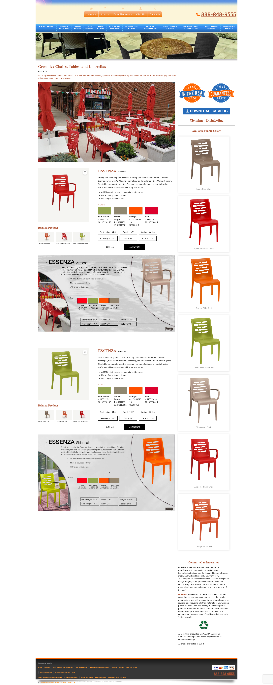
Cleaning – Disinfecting (207, 120)
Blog (73, 672)
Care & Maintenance (122, 14)
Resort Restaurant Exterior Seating (190, 28)
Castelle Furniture (89, 28)
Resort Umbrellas (87, 677)
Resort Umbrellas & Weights (170, 28)
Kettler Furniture (100, 28)
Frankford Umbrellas (71, 677)
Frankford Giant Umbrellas (150, 28)
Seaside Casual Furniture (131, 28)
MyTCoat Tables (131, 667)
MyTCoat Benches (46, 672)
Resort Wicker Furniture (229, 28)
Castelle (114, 667)
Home (40, 667)
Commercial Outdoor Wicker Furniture (53, 682)
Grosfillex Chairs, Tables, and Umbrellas (59, 667)
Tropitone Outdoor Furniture (99, 667)
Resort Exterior (100, 677)
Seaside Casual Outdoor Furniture (50, 677)
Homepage (91, 14)
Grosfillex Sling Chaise (64, 28)
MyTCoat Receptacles (62, 672)
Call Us (110, 247)
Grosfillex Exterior (46, 27)
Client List (140, 14)
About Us (105, 14)
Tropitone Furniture (77, 28)
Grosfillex (183, 594)
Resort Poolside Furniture (211, 28)
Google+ (119, 681)
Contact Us (155, 14)
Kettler (121, 667)
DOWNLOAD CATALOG (209, 111)
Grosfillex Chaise (81, 667)
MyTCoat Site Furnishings (114, 28)
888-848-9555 (218, 14)
